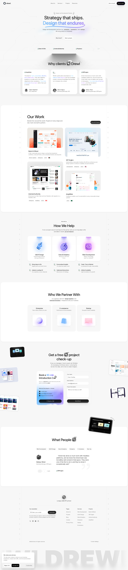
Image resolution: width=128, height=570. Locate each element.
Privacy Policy (50, 515)
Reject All (6, 565)
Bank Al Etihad (92, 512)
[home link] (7, 3)
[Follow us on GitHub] (38, 521)
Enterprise (79, 520)
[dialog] (18, 560)
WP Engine (91, 514)
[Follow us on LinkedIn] (33, 521)
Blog (67, 517)
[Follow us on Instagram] (35, 521)
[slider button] (45, 471)
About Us (53, 3)
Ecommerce (80, 525)
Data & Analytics (81, 517)
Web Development (82, 512)
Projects (68, 3)
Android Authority (93, 517)
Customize (29, 565)
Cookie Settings (95, 541)
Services (60, 3)
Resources (74, 3)
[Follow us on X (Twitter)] (30, 521)
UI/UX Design (80, 514)
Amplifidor (91, 520)
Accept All (15, 565)
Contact (68, 520)
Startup (79, 522)
